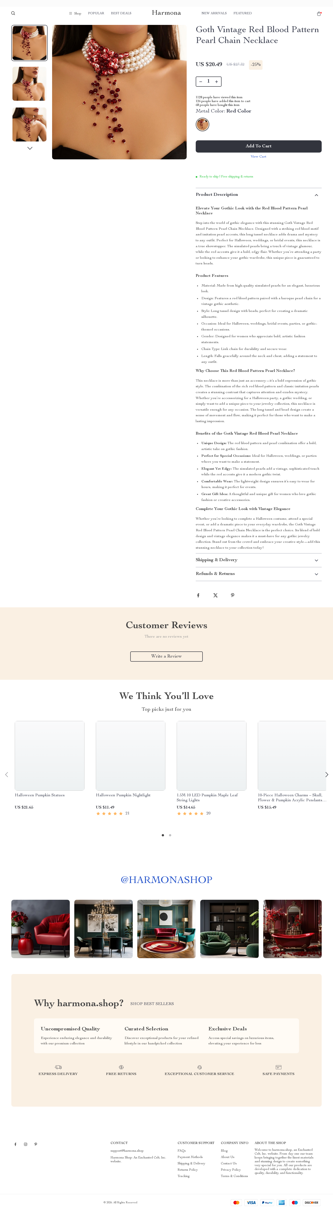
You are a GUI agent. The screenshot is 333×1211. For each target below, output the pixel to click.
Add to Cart (259, 146)
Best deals (121, 13)
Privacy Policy (231, 1170)
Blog (224, 1151)
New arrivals (214, 13)
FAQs (182, 1151)
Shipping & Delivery (191, 1163)
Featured (243, 13)
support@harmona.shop (127, 1151)
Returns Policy (188, 1170)
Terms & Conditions (234, 1176)
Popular (96, 13)
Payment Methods (190, 1157)
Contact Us (229, 1163)
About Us (227, 1157)
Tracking (184, 1176)
